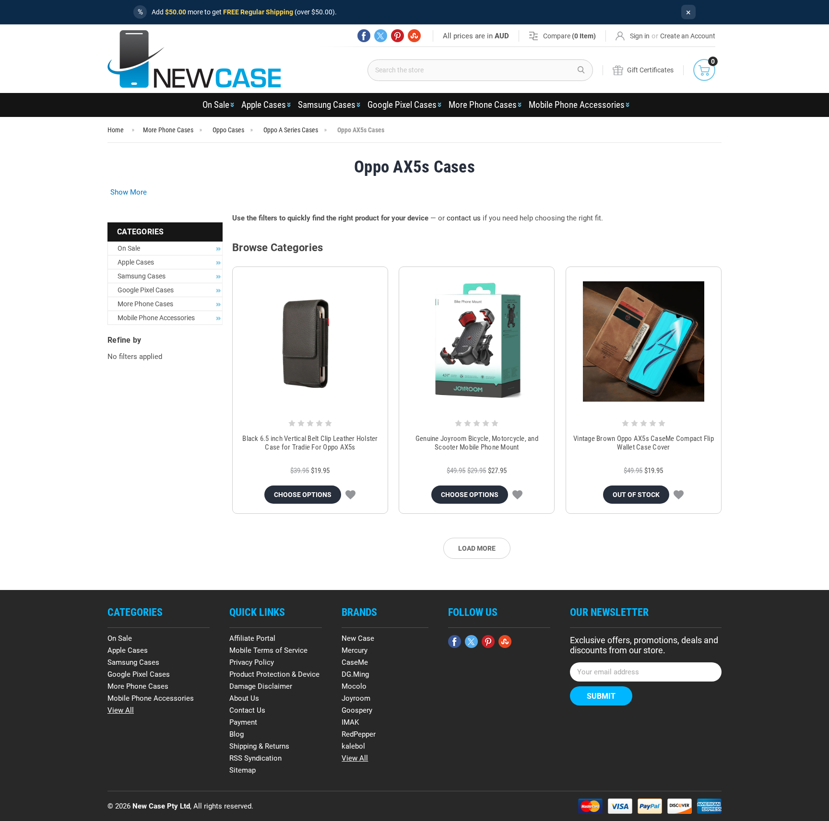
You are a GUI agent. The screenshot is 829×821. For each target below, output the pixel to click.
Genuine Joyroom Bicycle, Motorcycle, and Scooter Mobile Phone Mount (476, 442)
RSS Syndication (255, 758)
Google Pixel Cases (402, 104)
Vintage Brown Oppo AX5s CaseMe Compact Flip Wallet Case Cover (643, 442)
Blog (236, 734)
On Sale (215, 104)
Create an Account (687, 36)
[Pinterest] (397, 35)
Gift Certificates (650, 70)
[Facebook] (363, 35)
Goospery (357, 710)
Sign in (640, 36)
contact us (464, 218)
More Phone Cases (483, 104)
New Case (358, 638)
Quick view (310, 342)
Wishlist (350, 495)
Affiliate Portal (252, 638)
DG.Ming (355, 674)
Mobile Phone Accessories (577, 104)
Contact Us (247, 710)
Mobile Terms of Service (268, 650)
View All (120, 710)
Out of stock (636, 494)
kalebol (353, 746)
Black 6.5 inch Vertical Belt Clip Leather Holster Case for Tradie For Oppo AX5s (310, 442)
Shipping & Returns (259, 746)
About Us (244, 698)
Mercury (354, 650)
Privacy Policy (251, 662)
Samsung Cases (326, 104)
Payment (243, 722)
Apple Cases (263, 104)
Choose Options (303, 494)
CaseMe (355, 662)
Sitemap (242, 770)
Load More (477, 548)
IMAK (350, 722)
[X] (380, 35)
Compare (569, 36)
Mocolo (354, 686)
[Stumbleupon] (414, 35)
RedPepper (359, 734)
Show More (128, 192)
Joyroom (356, 698)
